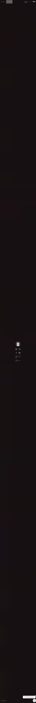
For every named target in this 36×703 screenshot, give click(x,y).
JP (30, 1)
